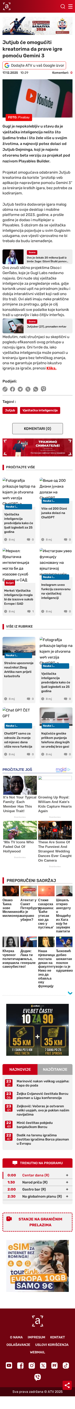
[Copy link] (5, 389)
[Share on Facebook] (12, 389)
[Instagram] (32, 1365)
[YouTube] (9, 1365)
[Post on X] (28, 389)
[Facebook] (20, 1365)
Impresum (36, 1337)
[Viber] (37, 1377)
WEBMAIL (37, 1352)
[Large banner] (37, 26)
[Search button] (62, 6)
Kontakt (57, 1337)
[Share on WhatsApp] (35, 389)
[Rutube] (54, 1365)
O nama (16, 1337)
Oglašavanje (18, 1345)
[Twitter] (43, 1365)
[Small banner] (37, 1030)
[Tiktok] (66, 1365)
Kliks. (51, 368)
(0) (37, 428)
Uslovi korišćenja (52, 1345)
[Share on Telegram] (20, 389)
